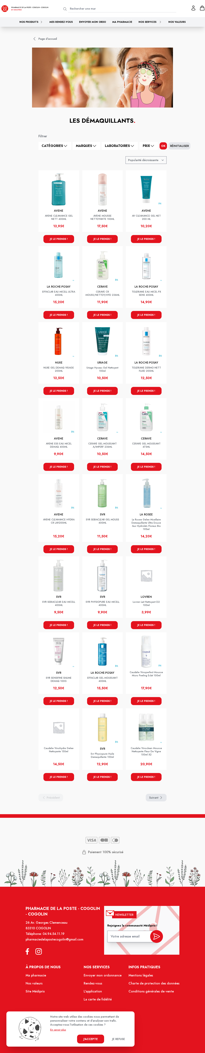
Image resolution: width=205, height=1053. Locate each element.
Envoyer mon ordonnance (103, 975)
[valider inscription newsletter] (156, 936)
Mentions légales (141, 975)
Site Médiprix (35, 991)
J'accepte (90, 1039)
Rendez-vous (93, 983)
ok (163, 146)
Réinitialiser (179, 146)
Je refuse (118, 1039)
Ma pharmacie (122, 22)
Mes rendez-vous (61, 22)
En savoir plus (58, 1029)
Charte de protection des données (154, 983)
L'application (93, 991)
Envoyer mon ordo (92, 22)
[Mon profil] (193, 8)
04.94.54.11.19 (53, 933)
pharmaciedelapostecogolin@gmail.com (54, 939)
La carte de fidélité (98, 999)
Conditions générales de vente (151, 991)
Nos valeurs (177, 22)
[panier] (202, 8)
